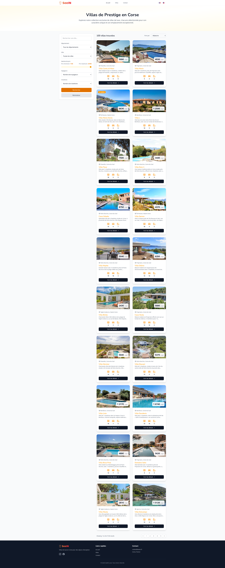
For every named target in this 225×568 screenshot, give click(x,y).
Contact (125, 3)
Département (65, 43)
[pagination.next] (164, 536)
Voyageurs (64, 71)
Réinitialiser (76, 95)
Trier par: (147, 35)
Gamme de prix (65, 61)
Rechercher (76, 90)
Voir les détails (112, 83)
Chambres (64, 80)
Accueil (108, 3)
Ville (62, 52)
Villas (116, 3)
